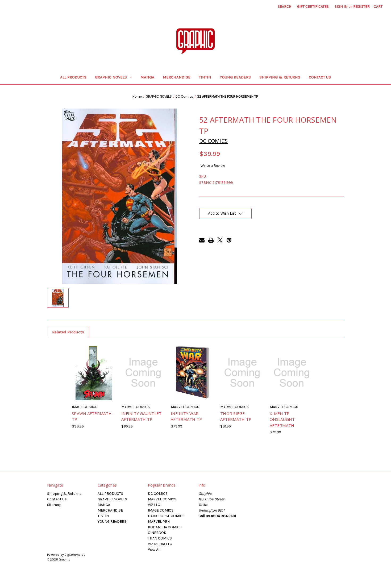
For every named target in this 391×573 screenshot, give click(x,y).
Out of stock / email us (93, 377)
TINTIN (205, 77)
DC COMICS (158, 493)
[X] (220, 240)
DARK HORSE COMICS (166, 516)
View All (154, 549)
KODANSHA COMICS (165, 527)
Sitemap (54, 505)
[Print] (211, 240)
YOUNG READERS (235, 77)
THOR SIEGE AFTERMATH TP (235, 416)
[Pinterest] (229, 240)
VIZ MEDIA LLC (160, 544)
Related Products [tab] (68, 332)
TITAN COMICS (160, 538)
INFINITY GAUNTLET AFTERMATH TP (141, 416)
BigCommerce (75, 555)
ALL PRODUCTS (73, 77)
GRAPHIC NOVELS (111, 77)
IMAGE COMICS (160, 510)
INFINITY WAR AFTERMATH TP (186, 416)
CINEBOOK (157, 532)
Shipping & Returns (279, 77)
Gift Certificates (313, 6)
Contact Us (320, 77)
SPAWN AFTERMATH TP (92, 416)
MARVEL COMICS (162, 499)
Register (361, 6)
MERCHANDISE (176, 77)
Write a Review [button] (213, 165)
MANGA (147, 77)
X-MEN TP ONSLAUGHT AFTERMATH (282, 419)
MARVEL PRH (159, 521)
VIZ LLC (154, 505)
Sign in (341, 6)
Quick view (86, 366)
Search (284, 6)
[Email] (202, 240)
